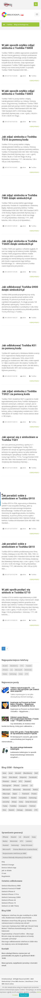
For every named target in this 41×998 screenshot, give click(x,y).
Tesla (5, 806)
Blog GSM (6, 910)
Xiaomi (11, 810)
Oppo (15, 794)
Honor (13, 781)
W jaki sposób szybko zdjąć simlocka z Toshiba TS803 (18, 92)
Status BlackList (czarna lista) (25, 849)
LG (11, 670)
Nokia (5, 674)
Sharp (14, 802)
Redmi (13, 798)
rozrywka (22, 798)
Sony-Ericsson (31, 802)
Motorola (28, 670)
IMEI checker (19, 981)
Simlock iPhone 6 (8, 891)
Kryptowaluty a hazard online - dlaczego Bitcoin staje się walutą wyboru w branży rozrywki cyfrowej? (18, 936)
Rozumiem (24, 995)
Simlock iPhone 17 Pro (10, 894)
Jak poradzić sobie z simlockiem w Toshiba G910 (18, 497)
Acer (10, 773)
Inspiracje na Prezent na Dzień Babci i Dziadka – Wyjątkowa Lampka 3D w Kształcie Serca (23, 704)
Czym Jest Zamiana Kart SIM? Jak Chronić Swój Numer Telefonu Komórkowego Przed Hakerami (20, 928)
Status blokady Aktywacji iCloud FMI (17, 857)
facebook (33, 777)
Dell (36, 773)
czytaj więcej (34, 80)
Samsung (13, 674)
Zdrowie (28, 810)
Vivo (4, 810)
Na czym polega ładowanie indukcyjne (21, 748)
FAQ (3, 862)
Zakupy (20, 810)
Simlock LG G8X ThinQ (10, 906)
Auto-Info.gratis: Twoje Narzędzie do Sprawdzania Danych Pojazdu (24, 733)
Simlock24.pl (6, 981)
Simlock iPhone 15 (9, 903)
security (6, 802)
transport (23, 806)
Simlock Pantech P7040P (11, 888)
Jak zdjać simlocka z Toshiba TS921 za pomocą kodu (19, 393)
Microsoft (18, 670)
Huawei (28, 666)
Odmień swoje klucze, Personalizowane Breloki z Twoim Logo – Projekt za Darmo (24, 719)
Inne (4, 773)
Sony (20, 674)
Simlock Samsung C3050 (11, 897)
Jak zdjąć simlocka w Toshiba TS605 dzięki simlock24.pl (19, 243)
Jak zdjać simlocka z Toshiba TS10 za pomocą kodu (19, 138)
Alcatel (5, 666)
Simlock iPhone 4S (9, 900)
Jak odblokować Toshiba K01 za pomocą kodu (19, 347)
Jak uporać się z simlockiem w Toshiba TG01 (20, 438)
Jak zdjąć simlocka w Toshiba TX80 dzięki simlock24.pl (19, 197)
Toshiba (9, 24)
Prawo (34, 794)
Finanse (6, 781)
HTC (21, 666)
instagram (7, 785)
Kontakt (5, 949)
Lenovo (25, 785)
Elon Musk (13, 777)
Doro (4, 777)
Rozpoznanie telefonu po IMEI (14, 853)
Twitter (32, 806)
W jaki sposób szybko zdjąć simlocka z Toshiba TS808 (18, 47)
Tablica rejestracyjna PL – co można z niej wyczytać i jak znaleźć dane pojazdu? (24, 689)
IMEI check (5, 984)
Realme (6, 798)
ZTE (26, 674)
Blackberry (14, 666)
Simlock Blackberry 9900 (11, 886)
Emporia (23, 777)
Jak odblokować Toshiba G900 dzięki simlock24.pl (20, 288)
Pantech (25, 794)
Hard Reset (29, 981)
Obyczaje (6, 794)
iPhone (5, 670)
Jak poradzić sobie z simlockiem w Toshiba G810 (18, 545)
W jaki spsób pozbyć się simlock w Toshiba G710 (16, 591)
